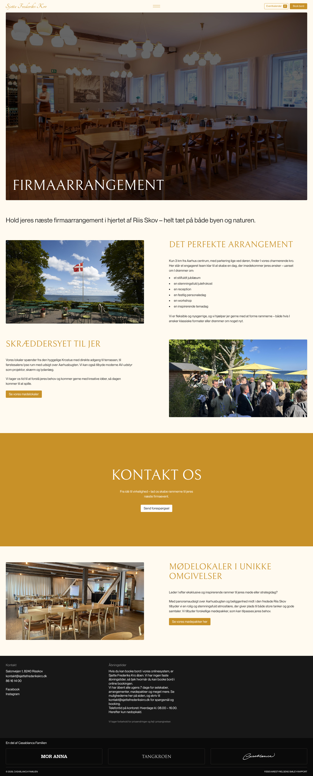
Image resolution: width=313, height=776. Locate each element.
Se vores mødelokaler (24, 394)
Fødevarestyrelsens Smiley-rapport (285, 771)
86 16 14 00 (14, 681)
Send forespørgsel (156, 508)
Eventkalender (276, 6)
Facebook (13, 689)
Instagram (13, 694)
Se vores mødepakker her (189, 622)
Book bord (298, 6)
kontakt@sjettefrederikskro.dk (26, 676)
